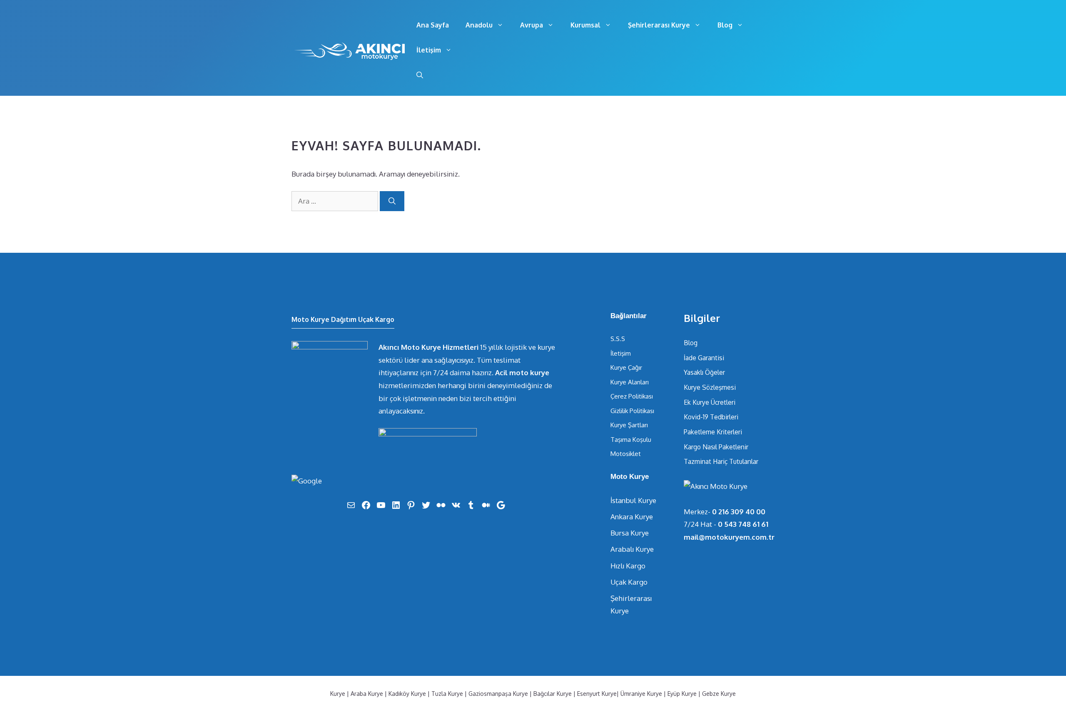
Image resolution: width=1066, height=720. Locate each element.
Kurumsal (585, 25)
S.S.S (617, 339)
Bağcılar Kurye (552, 693)
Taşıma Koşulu (630, 439)
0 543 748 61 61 (743, 524)
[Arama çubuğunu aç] (419, 74)
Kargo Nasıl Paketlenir (716, 447)
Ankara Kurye (631, 516)
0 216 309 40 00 (738, 511)
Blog (724, 25)
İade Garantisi (704, 358)
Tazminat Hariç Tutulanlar (721, 461)
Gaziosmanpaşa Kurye (498, 693)
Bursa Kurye (629, 532)
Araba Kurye (367, 693)
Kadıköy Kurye (407, 693)
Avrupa (531, 25)
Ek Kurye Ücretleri (709, 402)
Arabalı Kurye (632, 549)
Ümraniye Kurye (641, 693)
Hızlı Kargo (627, 565)
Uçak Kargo (629, 582)
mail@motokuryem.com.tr (729, 537)
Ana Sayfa (432, 25)
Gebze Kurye (719, 693)
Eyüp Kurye (682, 693)
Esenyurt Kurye (597, 693)
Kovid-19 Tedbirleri (711, 417)
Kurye (337, 693)
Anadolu (479, 25)
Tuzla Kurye (447, 693)
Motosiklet (625, 454)
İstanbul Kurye (633, 500)
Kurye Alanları (629, 382)
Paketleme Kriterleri (713, 432)
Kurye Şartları (629, 425)
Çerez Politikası (631, 396)
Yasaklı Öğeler (704, 372)
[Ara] (392, 201)
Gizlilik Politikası (632, 411)
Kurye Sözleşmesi (710, 387)
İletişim (428, 50)
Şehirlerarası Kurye (659, 25)
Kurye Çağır (626, 367)
